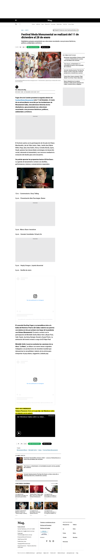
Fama (64, 533)
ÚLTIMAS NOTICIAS (69, 55)
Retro (74, 533)
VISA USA (65, 24)
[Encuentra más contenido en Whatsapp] (23, 47)
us (63, 529)
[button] (19, 433)
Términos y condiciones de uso (47, 522)
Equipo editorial (21, 526)
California (38, 24)
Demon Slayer (71, 24)
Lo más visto (20, 455)
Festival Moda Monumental (50, 450)
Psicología (53, 24)
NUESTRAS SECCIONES (67, 522)
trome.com (53, 553)
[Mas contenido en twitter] (50, 541)
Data (74, 529)
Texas (42, 24)
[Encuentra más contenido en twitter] (20, 47)
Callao (40, 450)
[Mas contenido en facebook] (46, 541)
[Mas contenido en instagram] (53, 541)
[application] (35, 425)
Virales (64, 537)
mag (77, 553)
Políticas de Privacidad (45, 525)
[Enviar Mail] (16, 89)
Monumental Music (22, 450)
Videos (75, 524)
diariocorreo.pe (61, 553)
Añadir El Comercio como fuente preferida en (66, 30)
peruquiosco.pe (70, 553)
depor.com (46, 553)
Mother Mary (59, 24)
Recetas (75, 537)
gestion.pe (39, 553)
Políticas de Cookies (45, 528)
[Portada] (21, 525)
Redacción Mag (22, 89)
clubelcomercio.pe (30, 553)
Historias (65, 541)
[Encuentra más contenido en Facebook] (17, 47)
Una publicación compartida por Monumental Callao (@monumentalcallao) (35, 319)
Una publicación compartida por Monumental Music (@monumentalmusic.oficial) (35, 402)
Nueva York (47, 24)
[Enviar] (16, 24)
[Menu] (16, 20)
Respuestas (66, 524)
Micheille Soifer (33, 450)
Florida (33, 24)
